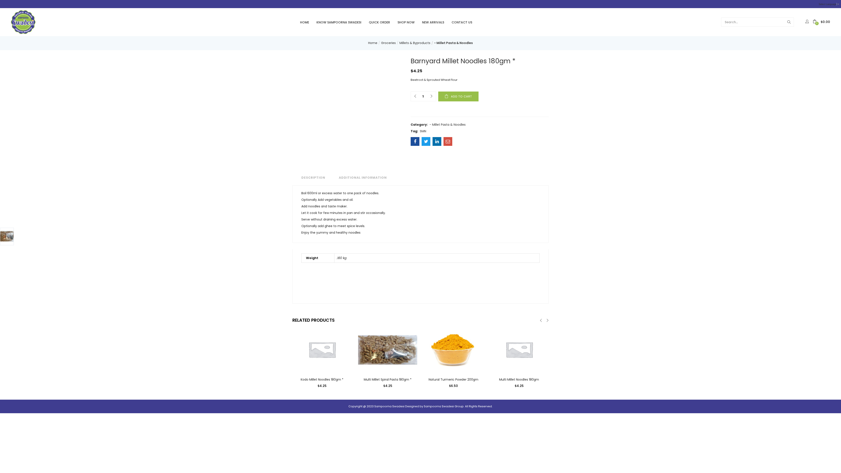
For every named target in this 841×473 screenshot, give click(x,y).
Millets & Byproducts (414, 43)
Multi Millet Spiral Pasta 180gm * (388, 379)
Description (313, 177)
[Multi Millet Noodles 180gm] (519, 349)
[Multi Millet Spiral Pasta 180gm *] (387, 349)
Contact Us (462, 22)
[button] (821, 22)
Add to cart (461, 96)
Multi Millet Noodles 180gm (519, 379)
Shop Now (406, 22)
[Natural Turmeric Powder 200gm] (453, 349)
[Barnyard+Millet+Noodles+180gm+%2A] (426, 141)
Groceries (388, 43)
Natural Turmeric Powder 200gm (453, 379)
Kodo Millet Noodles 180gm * (322, 379)
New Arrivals (433, 22)
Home (304, 22)
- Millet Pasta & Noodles (453, 43)
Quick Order (379, 22)
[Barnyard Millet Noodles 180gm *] (415, 141)
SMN (423, 131)
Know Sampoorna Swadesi (338, 22)
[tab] (312, 177)
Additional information (363, 177)
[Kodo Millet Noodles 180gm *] (322, 349)
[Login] (807, 22)
